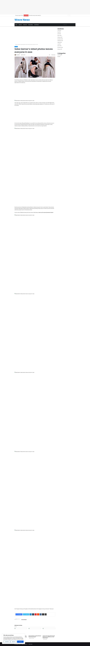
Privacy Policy (30, 24)
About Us (20, 24)
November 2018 (60, 47)
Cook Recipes (36, 24)
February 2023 (60, 37)
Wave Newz (30, 644)
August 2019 (60, 42)
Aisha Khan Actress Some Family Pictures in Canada (37, 15)
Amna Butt (18, 54)
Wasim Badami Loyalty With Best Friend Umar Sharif (35, 636)
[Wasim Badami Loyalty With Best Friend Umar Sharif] (35, 631)
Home (16, 24)
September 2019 (60, 40)
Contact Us (25, 24)
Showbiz (19, 44)
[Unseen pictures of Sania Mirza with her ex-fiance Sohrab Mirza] (21, 631)
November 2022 (60, 38)
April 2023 (59, 33)
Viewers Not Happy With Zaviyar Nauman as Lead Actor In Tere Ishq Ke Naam (49, 636)
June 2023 (59, 30)
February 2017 (60, 49)
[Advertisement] (31, 7)
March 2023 (59, 35)
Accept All (20, 641)
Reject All (13, 641)
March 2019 (59, 45)
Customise (7, 641)
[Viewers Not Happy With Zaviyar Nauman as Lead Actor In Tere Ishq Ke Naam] (49, 631)
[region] (13, 638)
